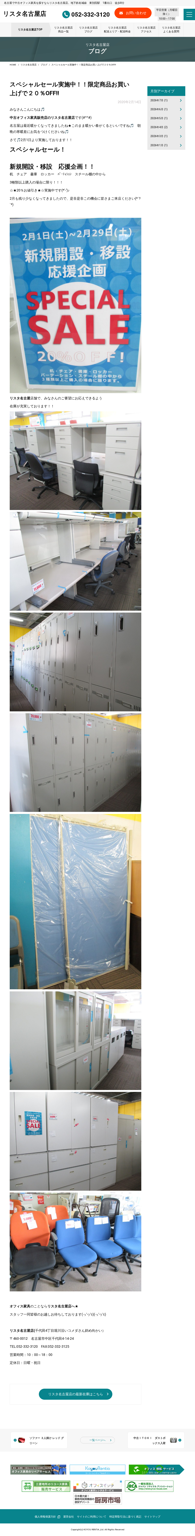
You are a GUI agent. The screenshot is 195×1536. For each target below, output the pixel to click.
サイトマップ (152, 1516)
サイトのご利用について (91, 1516)
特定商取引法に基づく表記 (125, 1516)
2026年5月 (159, 118)
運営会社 (68, 1516)
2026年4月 (159, 127)
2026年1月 (159, 145)
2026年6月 (159, 109)
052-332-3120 (90, 14)
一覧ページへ (97, 1440)
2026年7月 (159, 100)
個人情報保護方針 (45, 1516)
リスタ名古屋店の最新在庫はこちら (75, 1394)
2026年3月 (159, 136)
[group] (38, 1469)
